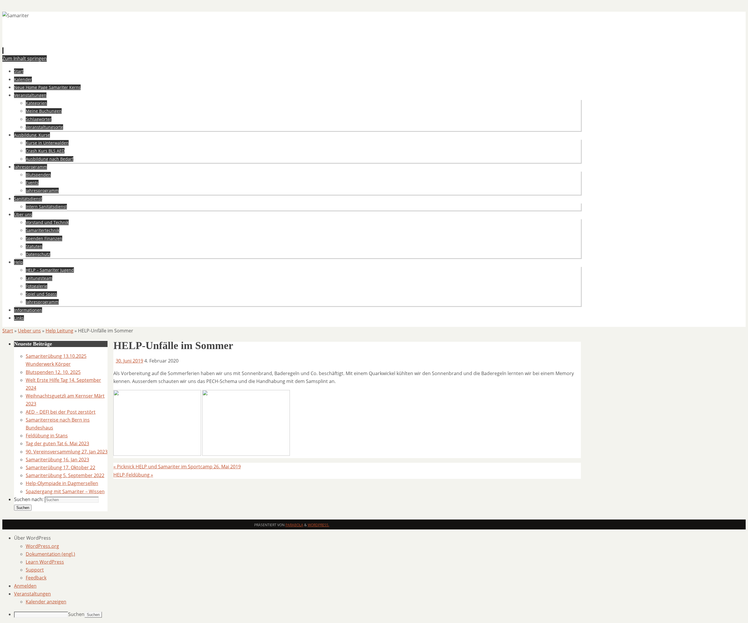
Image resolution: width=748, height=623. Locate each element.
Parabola (294, 524)
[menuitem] (380, 538)
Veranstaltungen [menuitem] (32, 594)
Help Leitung (59, 330)
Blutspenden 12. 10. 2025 (53, 372)
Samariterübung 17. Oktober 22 (60, 467)
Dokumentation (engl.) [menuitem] (50, 554)
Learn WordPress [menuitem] (45, 562)
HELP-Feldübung (133, 475)
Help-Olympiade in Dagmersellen (62, 483)
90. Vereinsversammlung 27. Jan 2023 (67, 451)
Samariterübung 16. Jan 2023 (57, 459)
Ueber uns (29, 330)
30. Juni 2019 (129, 361)
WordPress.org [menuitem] (42, 546)
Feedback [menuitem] (36, 577)
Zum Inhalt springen (24, 58)
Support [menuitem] (35, 570)
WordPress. (318, 524)
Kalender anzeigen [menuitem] (46, 601)
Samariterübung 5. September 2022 (65, 475)
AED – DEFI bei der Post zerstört (61, 412)
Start (7, 330)
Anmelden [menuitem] (25, 586)
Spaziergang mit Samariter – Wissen (65, 491)
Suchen (76, 614)
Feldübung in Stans (47, 435)
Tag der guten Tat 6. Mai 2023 (57, 443)
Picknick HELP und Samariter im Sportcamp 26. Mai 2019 (177, 466)
